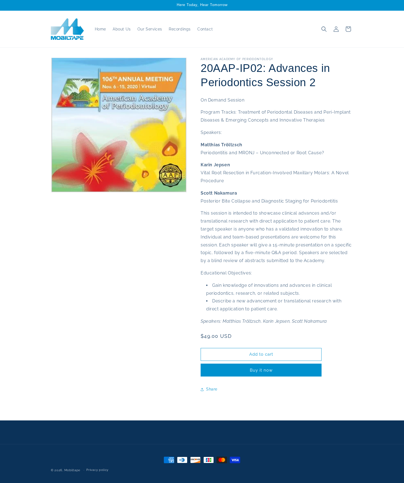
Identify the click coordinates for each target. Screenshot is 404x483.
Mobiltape (72, 470)
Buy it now (261, 370)
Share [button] (211, 389)
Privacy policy (97, 470)
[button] (324, 29)
